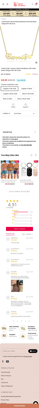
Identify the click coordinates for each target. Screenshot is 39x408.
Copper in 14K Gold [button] (9, 89)
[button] (3, 4)
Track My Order (5, 368)
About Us (3, 400)
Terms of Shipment (6, 382)
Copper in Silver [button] (26, 89)
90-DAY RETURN (26, 145)
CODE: (6, 15)
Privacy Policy (5, 396)
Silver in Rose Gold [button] (23, 99)
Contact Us (4, 379)
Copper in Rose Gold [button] (10, 94)
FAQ (2, 375)
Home (4, 19)
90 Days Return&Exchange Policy (11, 393)
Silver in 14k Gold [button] (28, 94)
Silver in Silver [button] (7, 99)
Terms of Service (6, 372)
